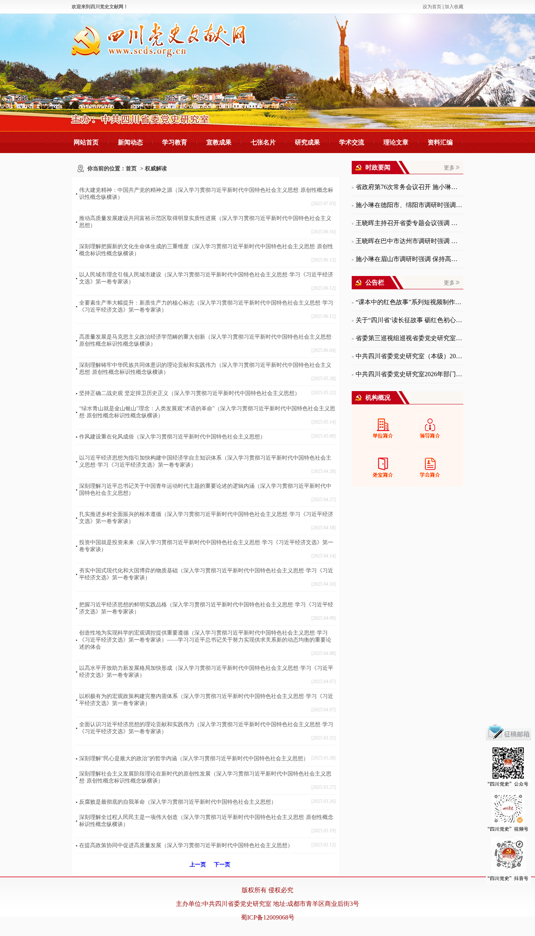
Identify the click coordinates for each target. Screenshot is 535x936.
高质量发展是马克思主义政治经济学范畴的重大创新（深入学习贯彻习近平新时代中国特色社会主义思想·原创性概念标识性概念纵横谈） (206, 340)
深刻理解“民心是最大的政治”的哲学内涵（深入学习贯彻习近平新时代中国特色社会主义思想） (194, 758)
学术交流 (351, 142)
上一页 (198, 864)
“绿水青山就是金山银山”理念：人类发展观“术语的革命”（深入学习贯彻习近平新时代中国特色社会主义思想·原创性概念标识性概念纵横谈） (207, 412)
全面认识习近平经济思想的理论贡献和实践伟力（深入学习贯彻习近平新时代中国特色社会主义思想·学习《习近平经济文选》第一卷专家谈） (206, 727)
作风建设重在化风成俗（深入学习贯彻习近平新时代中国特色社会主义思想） (172, 437)
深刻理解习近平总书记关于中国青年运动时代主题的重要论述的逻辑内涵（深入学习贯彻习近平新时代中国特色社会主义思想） (205, 489)
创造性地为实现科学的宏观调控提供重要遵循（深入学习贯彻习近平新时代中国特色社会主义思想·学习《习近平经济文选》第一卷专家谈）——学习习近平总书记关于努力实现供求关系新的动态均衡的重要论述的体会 (205, 640)
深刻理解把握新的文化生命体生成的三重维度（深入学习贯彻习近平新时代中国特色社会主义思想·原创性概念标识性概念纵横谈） (206, 249)
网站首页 (86, 142)
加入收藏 (454, 6)
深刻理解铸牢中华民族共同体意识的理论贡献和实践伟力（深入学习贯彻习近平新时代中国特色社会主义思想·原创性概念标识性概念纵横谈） (205, 368)
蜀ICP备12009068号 (268, 917)
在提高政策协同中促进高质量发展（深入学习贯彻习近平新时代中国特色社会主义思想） (186, 845)
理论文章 (395, 142)
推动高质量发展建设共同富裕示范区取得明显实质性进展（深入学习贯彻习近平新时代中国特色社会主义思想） (205, 221)
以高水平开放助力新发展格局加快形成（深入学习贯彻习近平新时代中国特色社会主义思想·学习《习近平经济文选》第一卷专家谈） (206, 671)
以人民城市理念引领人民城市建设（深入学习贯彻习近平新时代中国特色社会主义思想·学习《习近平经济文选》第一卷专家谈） (206, 278)
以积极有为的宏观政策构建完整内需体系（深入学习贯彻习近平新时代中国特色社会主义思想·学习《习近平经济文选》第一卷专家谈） (206, 699)
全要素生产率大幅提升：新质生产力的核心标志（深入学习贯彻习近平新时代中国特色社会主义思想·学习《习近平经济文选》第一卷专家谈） (206, 306)
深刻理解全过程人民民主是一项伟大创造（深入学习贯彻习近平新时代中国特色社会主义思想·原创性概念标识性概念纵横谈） (206, 820)
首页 (131, 168)
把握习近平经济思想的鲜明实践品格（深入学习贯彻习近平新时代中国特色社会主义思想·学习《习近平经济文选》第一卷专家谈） (206, 608)
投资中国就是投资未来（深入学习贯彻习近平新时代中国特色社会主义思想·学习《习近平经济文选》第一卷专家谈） (206, 545)
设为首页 (432, 6)
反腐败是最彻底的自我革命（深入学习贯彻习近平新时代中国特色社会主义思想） (178, 802)
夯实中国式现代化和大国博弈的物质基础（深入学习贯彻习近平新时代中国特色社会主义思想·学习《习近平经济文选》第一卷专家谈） (206, 574)
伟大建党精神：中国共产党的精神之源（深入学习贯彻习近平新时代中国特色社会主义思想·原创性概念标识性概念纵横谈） (206, 193)
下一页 (222, 864)
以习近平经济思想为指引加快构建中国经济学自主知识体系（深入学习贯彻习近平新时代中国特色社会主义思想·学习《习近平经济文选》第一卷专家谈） (205, 461)
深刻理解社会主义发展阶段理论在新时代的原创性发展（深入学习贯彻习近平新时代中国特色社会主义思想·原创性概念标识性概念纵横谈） (205, 777)
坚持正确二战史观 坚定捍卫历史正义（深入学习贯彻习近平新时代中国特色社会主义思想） (189, 393)
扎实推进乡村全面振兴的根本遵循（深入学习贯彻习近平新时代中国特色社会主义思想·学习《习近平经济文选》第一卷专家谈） (206, 517)
